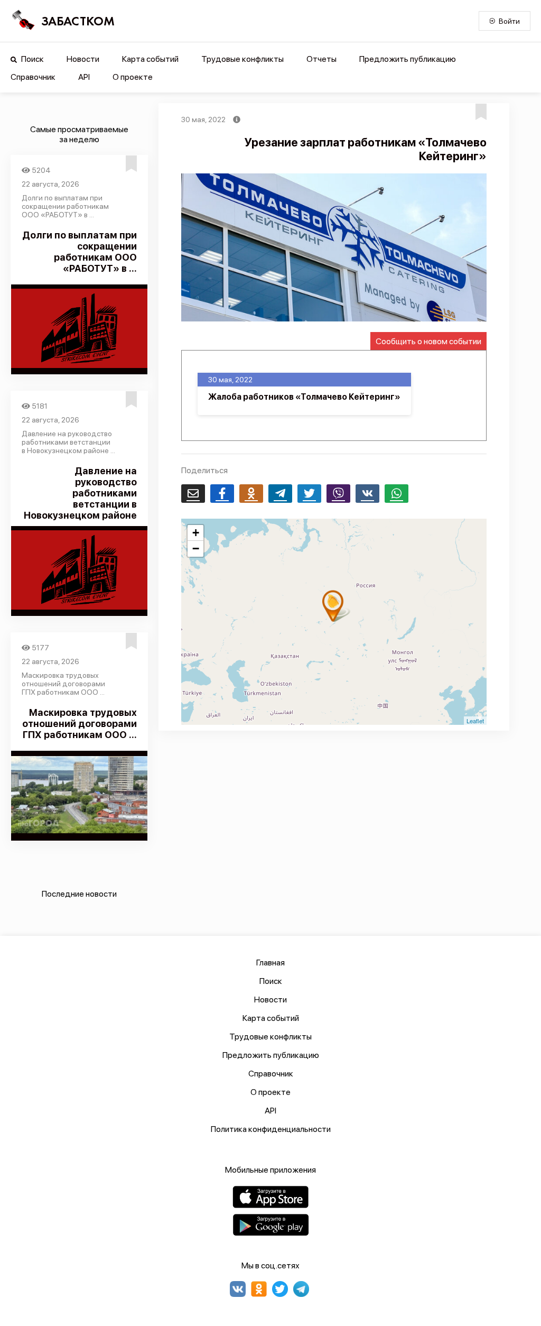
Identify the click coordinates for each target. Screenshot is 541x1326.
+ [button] (195, 532)
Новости (83, 59)
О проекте (133, 77)
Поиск (32, 59)
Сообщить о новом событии (428, 341)
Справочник (33, 77)
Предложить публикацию (407, 59)
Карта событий (150, 59)
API (84, 77)
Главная (270, 962)
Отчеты (321, 59)
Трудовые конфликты (242, 59)
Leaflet (475, 720)
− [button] (195, 548)
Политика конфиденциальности (271, 1129)
